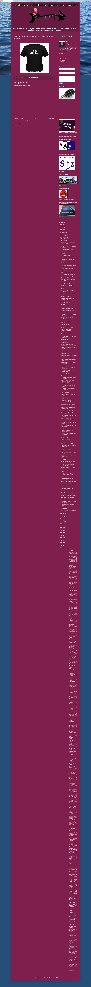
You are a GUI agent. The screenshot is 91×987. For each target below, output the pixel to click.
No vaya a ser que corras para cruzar (68, 495)
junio (62, 516)
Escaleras (71, 688)
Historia (70, 732)
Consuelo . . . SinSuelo (65, 302)
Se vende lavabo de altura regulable (68, 276)
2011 (61, 543)
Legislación (71, 774)
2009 (61, 547)
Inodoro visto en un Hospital (66, 340)
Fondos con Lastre (64, 287)
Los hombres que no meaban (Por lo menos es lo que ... (68, 428)
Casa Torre (75, 609)
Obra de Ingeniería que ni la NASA (68, 461)
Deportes (72, 646)
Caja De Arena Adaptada (66, 396)
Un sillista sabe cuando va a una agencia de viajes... (67, 450)
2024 (61, 227)
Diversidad (71, 662)
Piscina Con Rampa (65, 392)
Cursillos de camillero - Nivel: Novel (68, 294)
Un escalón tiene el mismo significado (68, 310)
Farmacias (71, 707)
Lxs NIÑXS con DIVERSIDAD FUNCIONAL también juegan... (67, 474)
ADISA (73, 568)
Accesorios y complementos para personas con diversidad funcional (73, 563)
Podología (70, 851)
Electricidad (73, 673)
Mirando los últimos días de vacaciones (68, 481)
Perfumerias (73, 835)
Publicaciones (72, 867)
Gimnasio (75, 716)
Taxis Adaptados (72, 941)
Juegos (70, 767)
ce (73, 610)
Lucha (75, 795)
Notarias (70, 817)
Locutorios (73, 790)
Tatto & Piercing (72, 940)
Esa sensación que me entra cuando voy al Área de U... (68, 243)
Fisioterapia (71, 709)
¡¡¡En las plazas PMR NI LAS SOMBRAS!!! (66, 383)
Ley (74, 775)
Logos (75, 791)
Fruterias (73, 715)
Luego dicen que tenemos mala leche (68, 308)
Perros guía (74, 838)
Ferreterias (71, 708)
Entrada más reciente (19, 118)
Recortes (71, 881)
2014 (61, 538)
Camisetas (20, 78)
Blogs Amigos (72, 594)
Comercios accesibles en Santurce (73, 625)
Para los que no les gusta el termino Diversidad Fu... (68, 465)
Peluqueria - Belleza (73, 834)
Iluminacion (71, 746)
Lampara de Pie (64, 264)
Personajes (72, 839)
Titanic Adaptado (64, 499)
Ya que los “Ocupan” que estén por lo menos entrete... (68, 299)
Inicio (35, 118)
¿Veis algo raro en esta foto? (66, 244)
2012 (61, 542)
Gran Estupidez (74, 717)
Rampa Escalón (64, 238)
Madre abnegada (64, 342)
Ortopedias (71, 824)
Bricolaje (70, 595)
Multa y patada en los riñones (67, 462)
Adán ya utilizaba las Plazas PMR (67, 285)
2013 (61, 540)
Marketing (71, 800)
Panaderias (71, 825)
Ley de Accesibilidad (73, 778)
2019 (61, 530)
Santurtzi (71, 898)
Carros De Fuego (64, 459)
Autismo (72, 583)
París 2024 (74, 829)
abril (62, 520)
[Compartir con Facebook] (36, 77)
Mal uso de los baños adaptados (73, 798)
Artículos (74, 576)
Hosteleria (71, 735)
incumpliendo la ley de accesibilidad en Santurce (73, 757)
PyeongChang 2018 (73, 868)
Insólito (75, 761)
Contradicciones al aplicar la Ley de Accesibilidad (73, 632)
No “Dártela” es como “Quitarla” (67, 249)
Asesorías (70, 578)
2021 (61, 527)
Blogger (58, 977)
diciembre (63, 232)
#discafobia (71, 552)
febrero (62, 523)
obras (70, 819)
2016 (61, 535)
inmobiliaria (71, 761)
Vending (70, 961)
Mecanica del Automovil (73, 801)
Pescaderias (71, 843)
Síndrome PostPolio (71, 917)
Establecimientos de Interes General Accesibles (73, 691)
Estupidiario (71, 702)
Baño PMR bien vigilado (66, 296)
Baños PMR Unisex (65, 457)
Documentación (71, 669)
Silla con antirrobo (64, 375)
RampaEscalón (72, 871)
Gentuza (70, 716)
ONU (73, 822)
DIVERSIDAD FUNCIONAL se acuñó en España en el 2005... (69, 469)
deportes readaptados (72, 648)
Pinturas (70, 845)
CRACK (62, 288)
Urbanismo (72, 957)
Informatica (71, 759)
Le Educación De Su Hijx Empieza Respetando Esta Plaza (67, 401)
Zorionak (70, 970)
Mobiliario (70, 803)
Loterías (70, 795)
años (74, 573)
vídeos (75, 964)
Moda (70, 807)
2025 (61, 225)
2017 (61, 533)
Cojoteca (70, 618)
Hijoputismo (71, 731)
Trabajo (73, 952)
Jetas (75, 765)
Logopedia (71, 791)
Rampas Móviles (73, 873)
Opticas (70, 823)
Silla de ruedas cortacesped (66, 418)
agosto (62, 513)
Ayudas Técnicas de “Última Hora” (67, 293)
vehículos (71, 960)
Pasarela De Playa (64, 391)
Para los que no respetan (66, 332)
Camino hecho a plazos (65, 255)
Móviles (74, 808)
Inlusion (70, 760)
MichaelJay (46, 977)
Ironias (75, 763)
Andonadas (74, 572)
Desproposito (71, 653)
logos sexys (73, 792)
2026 (61, 224)
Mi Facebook (62, 60)
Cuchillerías (73, 636)
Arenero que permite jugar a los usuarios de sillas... (67, 321)
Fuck (62, 350)
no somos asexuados (73, 815)
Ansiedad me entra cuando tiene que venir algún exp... (68, 405)
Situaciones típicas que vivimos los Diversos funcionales (73, 923)
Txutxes (73, 956)
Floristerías (71, 710)
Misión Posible (64, 491)
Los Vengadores (64, 508)
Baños (75, 590)
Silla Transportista (64, 437)
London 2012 (72, 794)
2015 (61, 537)
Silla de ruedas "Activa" (65, 439)
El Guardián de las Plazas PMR (67, 443)
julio (62, 515)
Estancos (73, 701)
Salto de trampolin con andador (67, 272)
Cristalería (75, 635)
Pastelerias (71, 833)
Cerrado (75, 614)
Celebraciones (72, 612)
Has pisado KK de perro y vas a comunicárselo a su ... (67, 431)
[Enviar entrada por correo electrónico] (30, 77)
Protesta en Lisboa (64, 398)
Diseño (74, 658)
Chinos (73, 615)
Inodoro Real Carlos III (65, 283)
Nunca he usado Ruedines (66, 351)
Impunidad (72, 748)
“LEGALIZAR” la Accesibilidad (67, 327)
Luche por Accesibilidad (65, 403)
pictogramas (71, 844)
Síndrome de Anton (65, 339)
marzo (62, 521)
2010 (61, 545)
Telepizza (75, 942)
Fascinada (63, 253)
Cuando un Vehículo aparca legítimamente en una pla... (67, 330)
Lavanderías (71, 771)
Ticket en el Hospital (65, 324)
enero (62, 525)
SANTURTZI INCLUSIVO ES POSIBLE (68, 345)
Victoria (62, 471)
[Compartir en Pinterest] (37, 77)
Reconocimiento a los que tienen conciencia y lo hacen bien (73, 879)
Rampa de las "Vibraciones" (66, 436)
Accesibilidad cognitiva (73, 559)
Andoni (68, 41)
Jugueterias (71, 768)
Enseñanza (71, 685)
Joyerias (73, 766)
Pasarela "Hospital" (65, 448)
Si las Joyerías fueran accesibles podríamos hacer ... (67, 381)
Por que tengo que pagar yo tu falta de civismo (73, 856)
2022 (61, 230)
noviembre (63, 234)
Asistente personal (73, 581)
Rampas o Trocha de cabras (73, 875)
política (73, 852)
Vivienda (72, 965)
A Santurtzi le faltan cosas (73, 553)
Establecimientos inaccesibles (73, 694)
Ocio (76, 821)
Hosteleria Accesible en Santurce (73, 737)
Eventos (70, 703)
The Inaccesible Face (65, 353)
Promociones (71, 864)
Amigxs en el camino (73, 571)
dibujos (70, 654)
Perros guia (73, 836)
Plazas (76, 846)
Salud (76, 892)
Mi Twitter (62, 61)
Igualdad (72, 743)
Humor (71, 740)
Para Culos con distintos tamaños (67, 282)
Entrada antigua (51, 118)
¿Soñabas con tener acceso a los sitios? (69, 355)
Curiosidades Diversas (72, 639)
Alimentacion (71, 570)
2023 (61, 229)
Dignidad (71, 657)
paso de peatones (73, 831)
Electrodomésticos (72, 674)
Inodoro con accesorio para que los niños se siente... (68, 318)
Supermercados (72, 935)
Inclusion (72, 753)
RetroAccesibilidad (72, 888)
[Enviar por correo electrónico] (32, 77)
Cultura (70, 637)
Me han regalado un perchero (67, 344)
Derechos (71, 652)
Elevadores (71, 675)
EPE (72, 687)
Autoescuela (71, 584)
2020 (61, 528)
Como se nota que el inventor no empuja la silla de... (67, 371)
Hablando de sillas (64, 240)
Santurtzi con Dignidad (64, 58)
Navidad (71, 812)
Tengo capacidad (73, 949)
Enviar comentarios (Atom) (25, 120)
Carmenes (63, 304)
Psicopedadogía (71, 865)
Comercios (71, 622)
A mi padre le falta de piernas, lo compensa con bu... (67, 411)
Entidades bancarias (73, 686)
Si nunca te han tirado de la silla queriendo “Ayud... (67, 257)
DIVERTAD (71, 668)
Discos (70, 658)
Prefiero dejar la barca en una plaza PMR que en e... (68, 389)
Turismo (70, 954)
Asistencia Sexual (72, 579)
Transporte (24, 78)
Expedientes (71, 704)
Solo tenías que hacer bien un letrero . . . (69, 467)
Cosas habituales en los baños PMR (68, 300)
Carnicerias (71, 604)
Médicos (73, 802)
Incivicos (71, 751)
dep (76, 645)
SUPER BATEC (64, 322)
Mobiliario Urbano (71, 805)
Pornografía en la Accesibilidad (67, 268)
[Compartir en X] (34, 77)
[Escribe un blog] (33, 77)
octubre (62, 235)
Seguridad (71, 899)
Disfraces (71, 661)
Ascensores (71, 577)
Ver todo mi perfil (62, 53)
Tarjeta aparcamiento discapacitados (72, 938)
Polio (76, 851)
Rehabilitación (71, 887)
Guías (74, 719)
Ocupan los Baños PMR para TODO (68, 506)
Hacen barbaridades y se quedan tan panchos (73, 722)
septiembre (63, 237)
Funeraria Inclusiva (65, 277)
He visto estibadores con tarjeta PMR (68, 274)
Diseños (70, 659)
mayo (62, 518)
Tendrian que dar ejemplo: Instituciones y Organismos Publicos (73, 946)
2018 (61, 532)
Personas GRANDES (71, 841)
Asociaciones (74, 582)
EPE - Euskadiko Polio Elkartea (21, 125)
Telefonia (70, 942)
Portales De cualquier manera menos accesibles (73, 860)
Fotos (76, 714)
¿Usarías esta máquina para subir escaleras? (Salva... (67, 489)
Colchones (71, 619)
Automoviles (71, 585)
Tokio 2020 (74, 951)
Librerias (73, 784)
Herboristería (71, 730)
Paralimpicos (72, 828)
